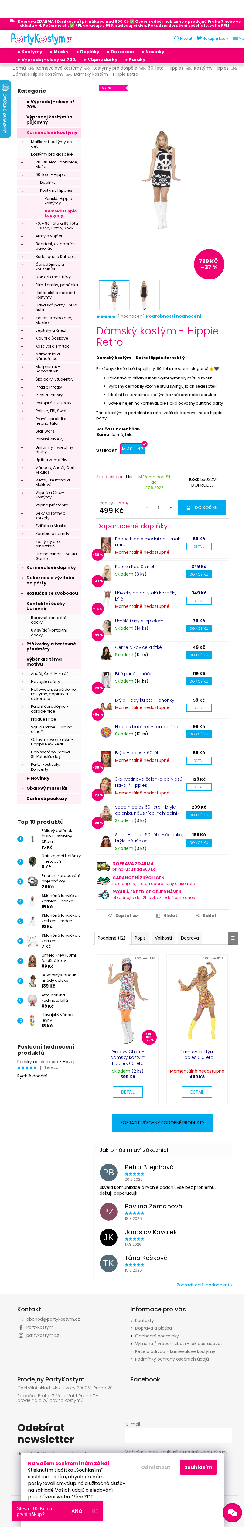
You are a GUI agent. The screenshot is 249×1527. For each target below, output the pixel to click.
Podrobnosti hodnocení (173, 316)
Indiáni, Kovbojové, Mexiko (54, 320)
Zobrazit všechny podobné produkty (162, 1123)
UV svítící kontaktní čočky (49, 632)
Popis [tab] (140, 938)
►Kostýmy (29, 52)
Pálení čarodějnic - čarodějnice (50, 709)
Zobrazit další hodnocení (203, 1285)
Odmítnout (155, 1467)
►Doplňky (87, 52)
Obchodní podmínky (157, 1336)
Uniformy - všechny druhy (54, 449)
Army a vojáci (49, 235)
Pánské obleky (49, 439)
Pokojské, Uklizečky (53, 403)
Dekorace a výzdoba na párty (50, 580)
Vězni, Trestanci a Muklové (53, 482)
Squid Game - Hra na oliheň (52, 729)
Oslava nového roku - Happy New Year (52, 742)
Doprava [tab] (190, 938)
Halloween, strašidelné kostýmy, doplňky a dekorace (53, 694)
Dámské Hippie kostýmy (61, 213)
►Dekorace (120, 52)
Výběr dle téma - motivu (45, 661)
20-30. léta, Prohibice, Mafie (57, 164)
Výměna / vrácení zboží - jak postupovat (178, 1343)
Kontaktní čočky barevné (45, 606)
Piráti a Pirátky (49, 387)
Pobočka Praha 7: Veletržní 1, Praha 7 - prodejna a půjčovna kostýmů (57, 1398)
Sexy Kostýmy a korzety (51, 515)
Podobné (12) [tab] (112, 938)
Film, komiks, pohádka (57, 284)
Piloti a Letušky (49, 395)
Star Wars (45, 431)
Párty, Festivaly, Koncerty (45, 767)
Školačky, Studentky (54, 379)
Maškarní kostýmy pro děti (52, 144)
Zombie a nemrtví (53, 533)
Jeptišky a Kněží (51, 330)
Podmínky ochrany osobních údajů (172, 1359)
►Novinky (152, 52)
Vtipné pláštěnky (52, 505)
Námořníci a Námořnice (48, 356)
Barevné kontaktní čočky (48, 620)
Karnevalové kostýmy (51, 132)
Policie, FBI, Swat (51, 410)
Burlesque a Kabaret (56, 256)
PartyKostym (39, 1327)
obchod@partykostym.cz (53, 1319)
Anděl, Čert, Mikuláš (50, 673)
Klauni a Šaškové (52, 338)
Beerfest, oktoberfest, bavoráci (57, 246)
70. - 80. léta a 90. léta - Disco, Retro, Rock (57, 226)
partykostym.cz (42, 1335)
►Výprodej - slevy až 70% (46, 59)
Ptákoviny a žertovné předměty (51, 646)
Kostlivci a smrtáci (53, 346)
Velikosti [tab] (163, 938)
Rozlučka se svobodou (52, 593)
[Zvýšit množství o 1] (170, 507)
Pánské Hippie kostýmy (58, 201)
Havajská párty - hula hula (56, 307)
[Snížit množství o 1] (146, 507)
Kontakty (144, 1320)
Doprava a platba (153, 1328)
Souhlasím (198, 1467)
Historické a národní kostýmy (55, 295)
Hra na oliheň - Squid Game (56, 556)
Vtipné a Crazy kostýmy (50, 495)
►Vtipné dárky (101, 59)
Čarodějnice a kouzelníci (50, 267)
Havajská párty (45, 681)
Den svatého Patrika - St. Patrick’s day (52, 754)
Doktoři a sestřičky (53, 276)
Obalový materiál (46, 788)
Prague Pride (43, 719)
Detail (199, 546)
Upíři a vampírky (51, 459)
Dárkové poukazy (46, 799)
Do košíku (206, 508)
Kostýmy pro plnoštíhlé (48, 544)
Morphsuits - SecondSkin (48, 369)
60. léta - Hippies (52, 174)
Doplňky (48, 182)
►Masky (59, 52)
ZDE (88, 1496)
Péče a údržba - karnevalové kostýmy (175, 1351)
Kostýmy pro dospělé (52, 154)
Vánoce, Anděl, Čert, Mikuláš (56, 470)
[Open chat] (232, 1512)
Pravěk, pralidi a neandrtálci (51, 421)
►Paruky (135, 59)
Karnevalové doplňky (51, 567)
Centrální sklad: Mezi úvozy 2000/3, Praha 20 (65, 1388)
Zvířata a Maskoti (52, 525)
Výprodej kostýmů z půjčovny (49, 119)
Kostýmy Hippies (56, 190)
